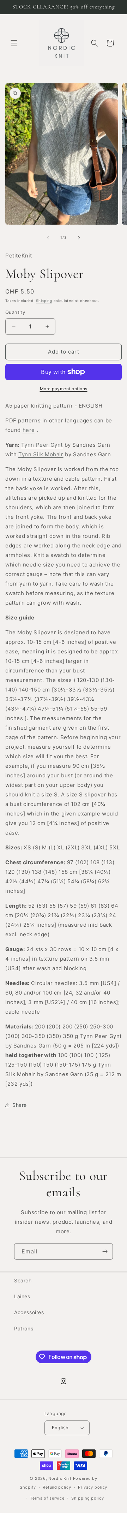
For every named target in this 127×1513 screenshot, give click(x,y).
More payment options (63, 388)
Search (23, 1280)
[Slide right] (79, 237)
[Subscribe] (105, 1251)
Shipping (44, 300)
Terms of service (47, 1498)
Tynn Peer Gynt (42, 444)
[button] (14, 43)
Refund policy (57, 1487)
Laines (22, 1296)
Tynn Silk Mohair (41, 454)
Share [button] (19, 1105)
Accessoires (29, 1312)
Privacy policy (92, 1487)
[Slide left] (48, 237)
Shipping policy (87, 1498)
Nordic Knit (60, 1478)
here (29, 430)
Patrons (23, 1328)
